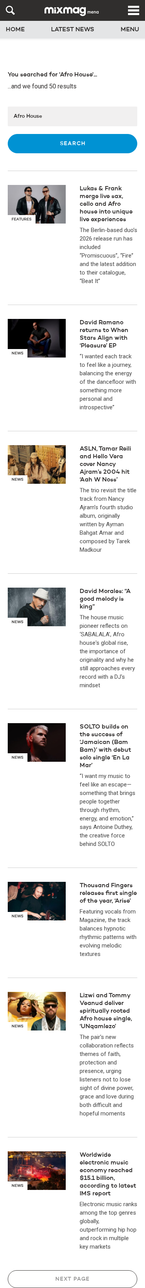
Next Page (72, 1279)
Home (15, 30)
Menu (130, 30)
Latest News (72, 30)
